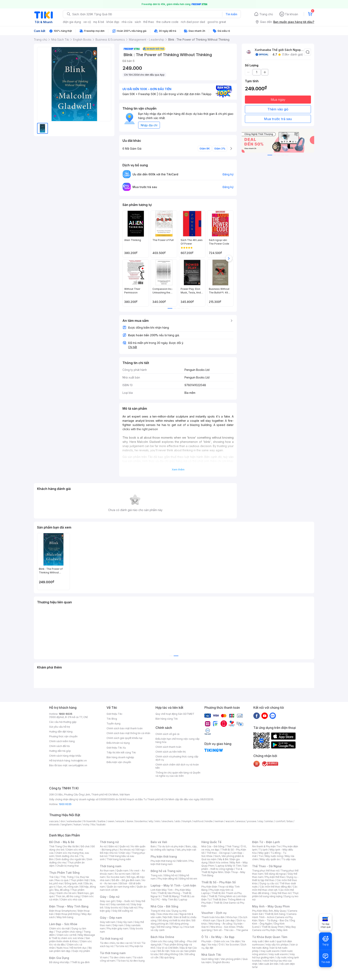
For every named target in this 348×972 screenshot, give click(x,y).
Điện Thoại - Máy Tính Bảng (68, 906)
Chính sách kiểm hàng (62, 741)
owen (111, 821)
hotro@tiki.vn (79, 760)
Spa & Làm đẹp (226, 920)
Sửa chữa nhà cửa (167, 913)
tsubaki (101, 824)
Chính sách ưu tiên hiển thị (170, 751)
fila (93, 824)
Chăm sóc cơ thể (66, 934)
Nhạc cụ (177, 926)
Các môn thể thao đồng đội (275, 886)
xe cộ (87, 22)
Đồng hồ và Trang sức (166, 871)
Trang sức (156, 875)
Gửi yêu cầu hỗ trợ (59, 726)
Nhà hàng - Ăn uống (220, 923)
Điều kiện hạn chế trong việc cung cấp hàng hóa (177, 740)
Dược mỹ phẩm (81, 950)
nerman (219, 821)
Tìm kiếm (231, 14)
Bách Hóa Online (162, 937)
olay (260, 821)
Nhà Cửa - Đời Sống (164, 906)
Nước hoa (62, 947)
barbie (102, 821)
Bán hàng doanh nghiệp (120, 757)
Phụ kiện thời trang (164, 856)
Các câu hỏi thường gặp (63, 721)
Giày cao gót (107, 901)
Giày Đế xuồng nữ (122, 910)
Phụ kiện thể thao (275, 876)
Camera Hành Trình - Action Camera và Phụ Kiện (274, 917)
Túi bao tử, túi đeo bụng (131, 960)
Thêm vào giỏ (277, 109)
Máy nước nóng (274, 856)
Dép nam (118, 925)
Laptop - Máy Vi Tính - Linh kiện (173, 885)
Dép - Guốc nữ (125, 901)
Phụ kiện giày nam (117, 928)
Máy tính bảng (65, 917)
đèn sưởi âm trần (268, 963)
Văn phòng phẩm (231, 959)
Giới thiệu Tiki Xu (116, 747)
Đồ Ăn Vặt (163, 950)
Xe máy (212, 944)
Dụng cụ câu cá (269, 883)
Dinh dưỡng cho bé (67, 856)
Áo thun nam (107, 870)
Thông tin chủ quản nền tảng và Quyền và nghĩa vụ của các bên (177, 774)
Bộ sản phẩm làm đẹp (70, 949)
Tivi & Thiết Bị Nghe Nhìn (221, 870)
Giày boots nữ (113, 907)
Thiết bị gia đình (80, 962)
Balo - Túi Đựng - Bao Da (273, 920)
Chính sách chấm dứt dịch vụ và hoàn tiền (177, 766)
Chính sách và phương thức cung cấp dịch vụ (176, 758)
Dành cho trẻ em (66, 893)
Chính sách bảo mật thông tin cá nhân (128, 733)
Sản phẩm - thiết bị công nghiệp (224, 867)
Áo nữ (103, 846)
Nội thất (167, 917)
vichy (86, 824)
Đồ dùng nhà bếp (59, 962)
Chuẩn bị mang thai (67, 865)
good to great (216, 22)
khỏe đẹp (113, 22)
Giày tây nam (125, 922)
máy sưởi (257, 941)
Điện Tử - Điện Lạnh (266, 842)
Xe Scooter (232, 944)
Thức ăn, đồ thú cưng (68, 896)
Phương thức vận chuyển (63, 736)
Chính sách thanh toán (168, 746)
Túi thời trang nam (112, 953)
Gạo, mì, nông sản (67, 886)
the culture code (167, 22)
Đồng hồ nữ (170, 875)
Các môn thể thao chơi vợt (274, 888)
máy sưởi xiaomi (278, 954)
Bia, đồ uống (62, 889)
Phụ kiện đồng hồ (167, 878)
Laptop (183, 899)
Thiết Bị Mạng (171, 896)
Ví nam (104, 957)
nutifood (198, 821)
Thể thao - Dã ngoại (218, 852)
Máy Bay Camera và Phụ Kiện (274, 928)
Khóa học (232, 917)
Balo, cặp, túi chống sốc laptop (174, 848)
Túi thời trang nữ (111, 938)
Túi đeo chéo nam (120, 957)
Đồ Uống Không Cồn (171, 954)
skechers (167, 821)
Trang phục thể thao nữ (265, 870)
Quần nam (122, 870)
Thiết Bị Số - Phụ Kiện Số (218, 882)
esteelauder (74, 821)
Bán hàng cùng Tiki (166, 718)
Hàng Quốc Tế (211, 842)
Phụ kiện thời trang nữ (163, 860)
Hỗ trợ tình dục (78, 947)
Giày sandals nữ (120, 904)
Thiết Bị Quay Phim (273, 926)
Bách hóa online (218, 862)
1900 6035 (65, 804)
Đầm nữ (113, 846)
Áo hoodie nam (116, 876)
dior (62, 821)
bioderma (141, 821)
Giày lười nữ (130, 907)
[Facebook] (256, 715)
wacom (230, 821)
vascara (53, 821)
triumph (186, 821)
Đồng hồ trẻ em (188, 878)
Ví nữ (137, 942)
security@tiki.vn (77, 765)
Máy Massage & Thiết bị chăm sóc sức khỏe (72, 936)
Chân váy (124, 852)
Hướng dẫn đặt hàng (60, 731)
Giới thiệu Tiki (114, 713)
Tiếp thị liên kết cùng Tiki (121, 752)
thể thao (148, 22)
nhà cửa (127, 22)
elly (151, 821)
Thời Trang (232, 846)
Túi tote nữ (121, 946)
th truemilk (90, 821)
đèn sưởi (269, 941)
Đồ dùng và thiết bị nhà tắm (174, 920)
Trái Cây (54, 876)
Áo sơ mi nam (122, 873)
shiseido (54, 824)
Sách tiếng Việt (210, 959)
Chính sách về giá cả (167, 733)
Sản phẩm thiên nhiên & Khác (69, 940)
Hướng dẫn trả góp (60, 750)
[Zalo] (272, 715)
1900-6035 (65, 713)
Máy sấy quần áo (270, 859)
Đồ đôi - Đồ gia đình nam (126, 880)
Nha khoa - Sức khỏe (223, 926)
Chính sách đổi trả (59, 746)
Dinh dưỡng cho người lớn (70, 859)
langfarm (66, 824)
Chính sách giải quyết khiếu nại (124, 738)
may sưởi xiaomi (270, 950)
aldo (177, 821)
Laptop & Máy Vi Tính (228, 865)
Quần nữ (124, 846)
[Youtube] (264, 715)
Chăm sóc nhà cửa (71, 899)
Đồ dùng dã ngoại (275, 873)
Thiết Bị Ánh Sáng (275, 913)
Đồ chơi (85, 846)
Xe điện (235, 941)
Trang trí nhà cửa (160, 910)
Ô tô (221, 944)
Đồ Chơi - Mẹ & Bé (61, 842)
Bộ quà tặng (167, 957)
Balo (153, 846)
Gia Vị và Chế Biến (167, 947)
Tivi (261, 856)
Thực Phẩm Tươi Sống (64, 872)
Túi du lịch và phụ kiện (171, 846)
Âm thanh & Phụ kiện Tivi (266, 846)
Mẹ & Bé (223, 859)
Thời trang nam (110, 866)
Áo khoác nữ (127, 849)
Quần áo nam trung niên (121, 886)
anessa (240, 821)
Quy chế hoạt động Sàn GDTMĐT (174, 713)
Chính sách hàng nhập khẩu (65, 755)
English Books (221, 962)
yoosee (251, 821)
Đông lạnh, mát (73, 883)
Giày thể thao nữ (281, 893)
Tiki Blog (112, 718)
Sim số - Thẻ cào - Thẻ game (231, 930)
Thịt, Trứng (67, 876)
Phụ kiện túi (136, 946)
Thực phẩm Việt (79, 880)
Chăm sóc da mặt (59, 928)
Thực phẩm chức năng (69, 931)
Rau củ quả (61, 880)
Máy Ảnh (283, 930)
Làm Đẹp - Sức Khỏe (63, 924)
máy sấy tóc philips (277, 944)
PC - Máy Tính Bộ (166, 899)
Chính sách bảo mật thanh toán (125, 728)
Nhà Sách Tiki (211, 954)
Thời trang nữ (109, 842)
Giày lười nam (107, 922)
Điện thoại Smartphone (62, 910)
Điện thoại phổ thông (68, 913)
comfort (280, 821)
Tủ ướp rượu (289, 859)
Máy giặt (264, 852)
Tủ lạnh (263, 849)
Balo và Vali (159, 842)
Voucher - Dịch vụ (213, 912)
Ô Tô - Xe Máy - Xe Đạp (217, 937)
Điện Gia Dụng (59, 958)
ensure (120, 821)
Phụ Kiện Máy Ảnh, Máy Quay (269, 910)
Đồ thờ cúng (164, 926)
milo (157, 821)
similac (269, 821)
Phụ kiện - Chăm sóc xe (215, 941)
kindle (209, 821)
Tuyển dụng (113, 723)
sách (138, 22)
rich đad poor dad (193, 22)
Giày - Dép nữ (109, 896)
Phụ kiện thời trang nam (172, 862)
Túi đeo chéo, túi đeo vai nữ (116, 942)
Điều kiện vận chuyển (119, 762)
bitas (290, 821)
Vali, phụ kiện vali (186, 849)
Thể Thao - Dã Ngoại (267, 866)
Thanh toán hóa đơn (213, 917)
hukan (77, 824)
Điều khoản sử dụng (118, 742)
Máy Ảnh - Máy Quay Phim (271, 906)
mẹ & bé (98, 22)
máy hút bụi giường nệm (273, 956)
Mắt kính (182, 860)
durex (129, 821)
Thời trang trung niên (119, 859)
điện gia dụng (72, 22)
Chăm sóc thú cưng (162, 941)
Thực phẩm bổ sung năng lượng (275, 895)
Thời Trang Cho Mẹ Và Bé (64, 846)
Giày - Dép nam (111, 917)
